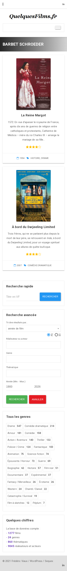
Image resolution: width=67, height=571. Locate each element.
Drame (45, 158)
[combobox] (33, 328)
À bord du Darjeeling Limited (33, 227)
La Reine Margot (33, 115)
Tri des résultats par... (16, 322)
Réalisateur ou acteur (16, 339)
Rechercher (50, 296)
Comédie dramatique (40, 265)
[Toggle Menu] (58, 27)
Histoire (35, 158)
